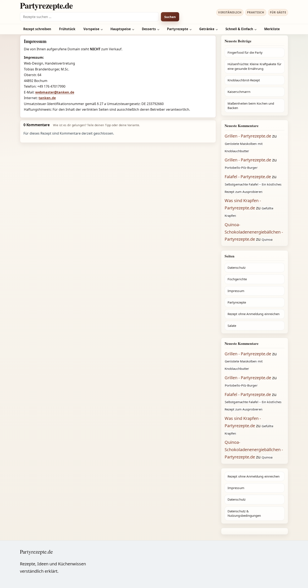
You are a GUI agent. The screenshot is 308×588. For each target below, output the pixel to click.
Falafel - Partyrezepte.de (248, 176)
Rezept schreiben (37, 29)
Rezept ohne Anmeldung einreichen (254, 314)
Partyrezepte (177, 29)
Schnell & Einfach (239, 29)
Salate (232, 325)
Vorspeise (91, 29)
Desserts (149, 29)
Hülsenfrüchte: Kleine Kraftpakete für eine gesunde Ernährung (254, 66)
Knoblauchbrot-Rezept (244, 80)
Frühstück (67, 29)
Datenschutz (237, 267)
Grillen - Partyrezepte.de (248, 136)
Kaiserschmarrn (239, 92)
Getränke (206, 29)
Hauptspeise (120, 29)
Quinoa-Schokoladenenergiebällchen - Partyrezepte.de (254, 232)
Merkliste (272, 29)
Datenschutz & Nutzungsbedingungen (244, 513)
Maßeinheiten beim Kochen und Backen (251, 105)
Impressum (236, 291)
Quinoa (267, 239)
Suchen (170, 17)
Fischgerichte (237, 279)
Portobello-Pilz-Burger (241, 167)
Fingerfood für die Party (245, 52)
